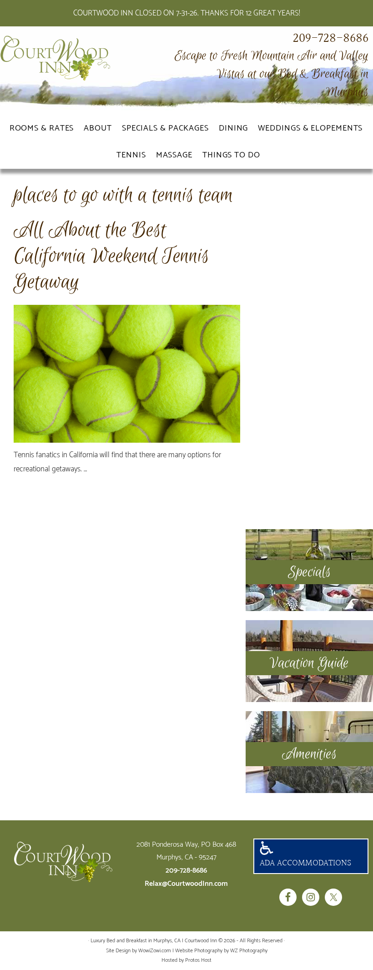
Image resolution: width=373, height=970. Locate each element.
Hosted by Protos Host (186, 960)
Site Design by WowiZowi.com (138, 950)
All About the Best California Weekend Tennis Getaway (111, 256)
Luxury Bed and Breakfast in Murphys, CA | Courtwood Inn (68, 58)
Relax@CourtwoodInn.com (186, 884)
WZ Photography (248, 950)
